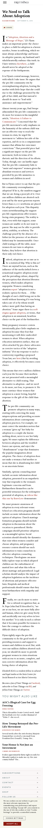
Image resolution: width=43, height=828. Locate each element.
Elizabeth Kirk (8, 21)
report (14, 289)
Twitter (26, 689)
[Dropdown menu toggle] (21, 773)
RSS (30, 686)
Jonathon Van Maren (11, 730)
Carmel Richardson (11, 751)
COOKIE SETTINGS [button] (14, 818)
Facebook (35, 683)
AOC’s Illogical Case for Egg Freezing (19, 704)
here (19, 358)
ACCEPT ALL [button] (12, 824)
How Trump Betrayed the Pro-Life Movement (20, 725)
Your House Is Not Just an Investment (17, 746)
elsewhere (21, 63)
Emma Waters (8, 709)
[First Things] (21, 2)
